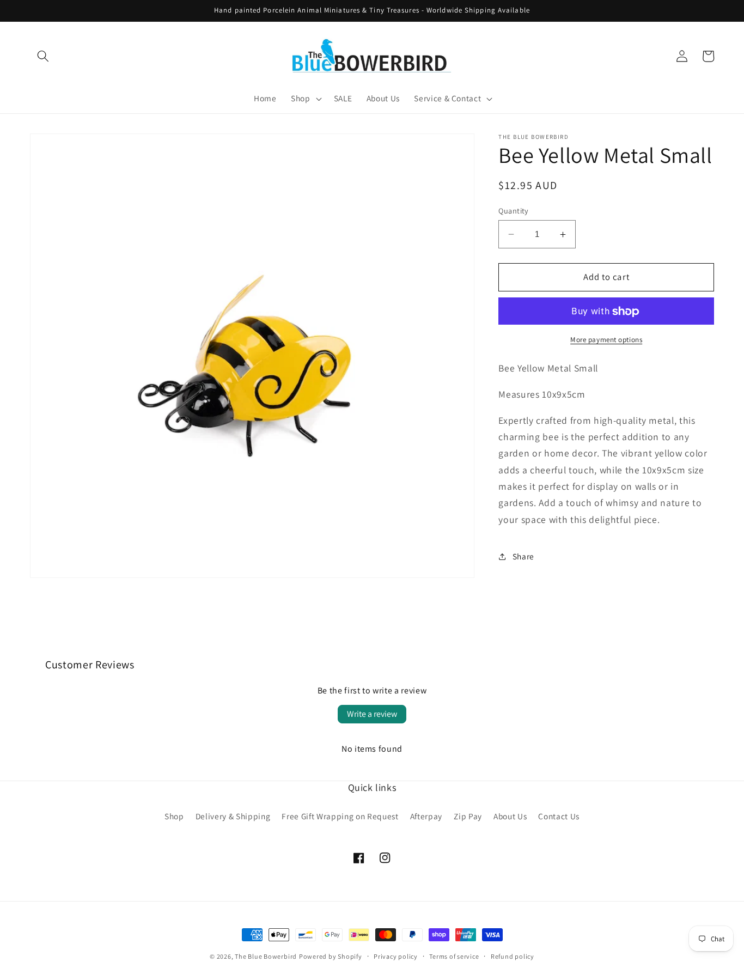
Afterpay (426, 816)
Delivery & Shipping (233, 816)
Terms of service (454, 956)
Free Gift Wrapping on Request (340, 816)
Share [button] (523, 556)
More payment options (606, 339)
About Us (510, 816)
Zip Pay (468, 816)
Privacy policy (396, 956)
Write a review (372, 714)
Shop (174, 816)
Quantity (513, 210)
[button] (43, 56)
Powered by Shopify (330, 956)
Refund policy (512, 956)
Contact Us (559, 816)
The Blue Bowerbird (266, 956)
